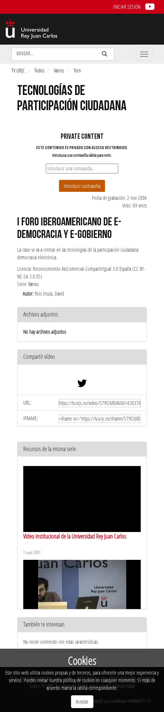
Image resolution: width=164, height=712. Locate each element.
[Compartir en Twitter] (82, 385)
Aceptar (82, 701)
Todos (39, 70)
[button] (82, 357)
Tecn (77, 70)
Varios (59, 70)
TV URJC (18, 70)
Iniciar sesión (126, 6)
